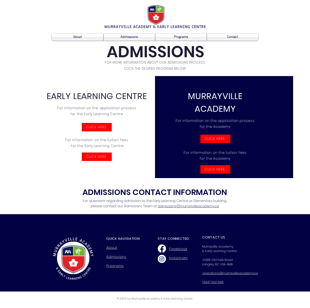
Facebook (178, 249)
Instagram (178, 258)
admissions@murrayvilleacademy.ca (188, 206)
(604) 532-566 (213, 282)
